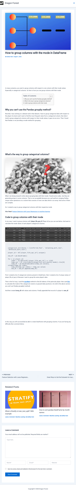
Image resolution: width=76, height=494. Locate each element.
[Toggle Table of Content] (50, 96)
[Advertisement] (38, 73)
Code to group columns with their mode (35, 103)
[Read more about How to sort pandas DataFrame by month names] (55, 399)
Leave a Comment (10, 417)
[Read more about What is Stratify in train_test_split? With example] (21, 399)
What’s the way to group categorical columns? (37, 101)
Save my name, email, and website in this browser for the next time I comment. (30, 469)
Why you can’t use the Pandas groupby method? (38, 99)
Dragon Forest (12, 3)
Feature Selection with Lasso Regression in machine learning (31, 211)
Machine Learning (20, 417)
